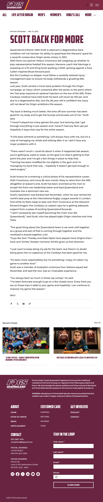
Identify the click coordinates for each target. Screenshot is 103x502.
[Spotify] (38, 474)
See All (97, 323)
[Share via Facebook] (11, 303)
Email (56, 462)
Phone (56, 473)
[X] (23, 474)
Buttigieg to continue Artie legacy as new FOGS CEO (77, 358)
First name (58, 442)
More (88, 15)
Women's (55, 15)
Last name (58, 452)
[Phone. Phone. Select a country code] (57, 476)
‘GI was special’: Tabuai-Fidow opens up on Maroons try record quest (22, 359)
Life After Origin (22, 15)
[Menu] (97, 5)
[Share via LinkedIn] (23, 303)
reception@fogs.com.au (22, 442)
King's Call (73, 15)
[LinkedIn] (28, 474)
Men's (41, 15)
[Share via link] (30, 303)
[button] (91, 5)
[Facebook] (17, 474)
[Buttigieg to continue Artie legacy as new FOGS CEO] (77, 340)
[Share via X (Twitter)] (17, 303)
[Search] (87, 5)
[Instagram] (12, 474)
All (5, 15)
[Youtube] (33, 474)
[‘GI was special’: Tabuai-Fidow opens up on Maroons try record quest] (26, 340)
